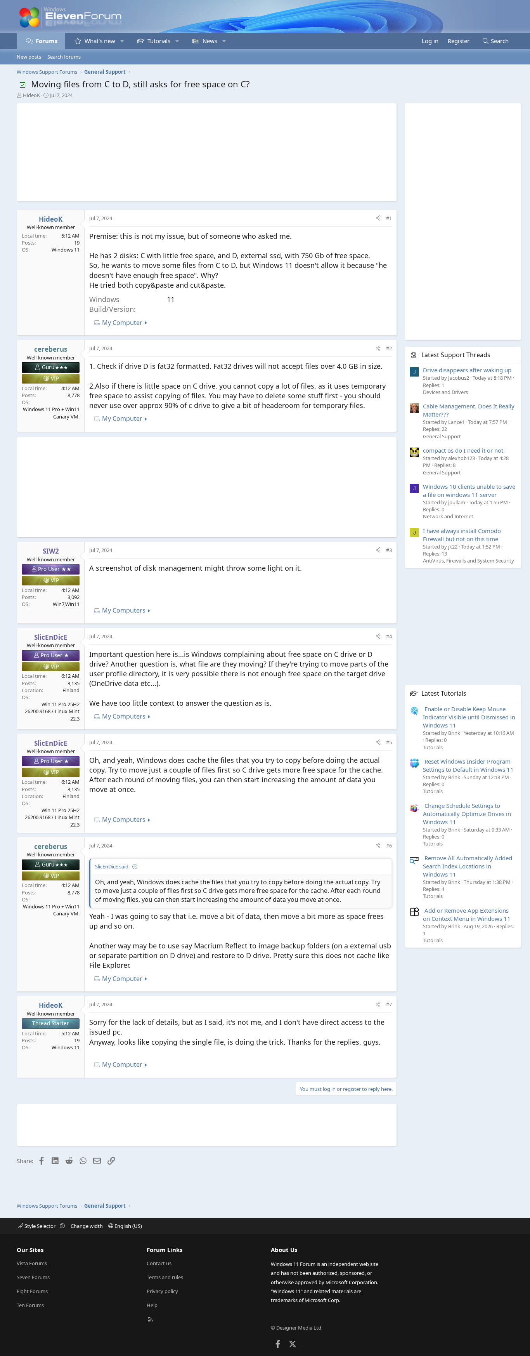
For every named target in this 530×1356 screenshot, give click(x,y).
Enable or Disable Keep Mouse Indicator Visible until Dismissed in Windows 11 (469, 717)
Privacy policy (162, 1291)
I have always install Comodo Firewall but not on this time (462, 535)
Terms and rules (165, 1277)
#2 (389, 348)
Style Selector (40, 1225)
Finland (71, 690)
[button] (122, 41)
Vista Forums (32, 1263)
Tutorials (158, 41)
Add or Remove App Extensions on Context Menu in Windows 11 (467, 914)
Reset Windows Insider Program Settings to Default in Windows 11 (468, 765)
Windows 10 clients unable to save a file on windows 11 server (469, 490)
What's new (100, 41)
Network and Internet (448, 516)
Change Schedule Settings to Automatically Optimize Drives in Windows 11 (467, 814)
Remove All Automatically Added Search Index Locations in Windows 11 (467, 866)
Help (152, 1305)
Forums (46, 41)
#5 (389, 742)
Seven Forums (33, 1277)
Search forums (64, 56)
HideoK (31, 95)
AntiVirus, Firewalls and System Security (468, 560)
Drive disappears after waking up (467, 370)
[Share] (378, 218)
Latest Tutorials (443, 693)
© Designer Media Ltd (296, 1327)
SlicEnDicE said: (112, 866)
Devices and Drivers (445, 392)
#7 (389, 1004)
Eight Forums (32, 1291)
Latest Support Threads (455, 355)
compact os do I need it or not (463, 450)
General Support (442, 436)
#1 (389, 218)
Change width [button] (87, 1225)
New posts (29, 56)
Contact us (159, 1263)
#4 (389, 636)
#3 (389, 550)
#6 (389, 845)
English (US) (127, 1225)
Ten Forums (30, 1305)
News (210, 41)
